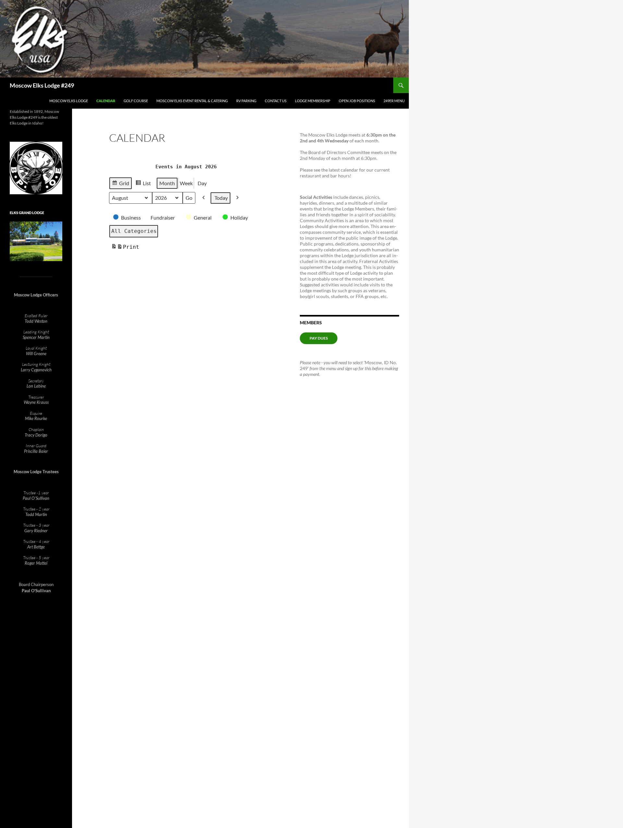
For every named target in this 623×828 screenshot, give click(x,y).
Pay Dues (319, 338)
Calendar (105, 101)
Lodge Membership (312, 101)
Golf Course (136, 101)
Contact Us (276, 101)
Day (202, 183)
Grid (120, 184)
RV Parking (246, 101)
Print (125, 249)
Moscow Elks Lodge (68, 101)
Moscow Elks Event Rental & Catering (192, 101)
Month (167, 183)
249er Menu (394, 101)
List (143, 184)
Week (186, 183)
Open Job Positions (357, 101)
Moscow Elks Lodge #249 (42, 85)
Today (221, 198)
